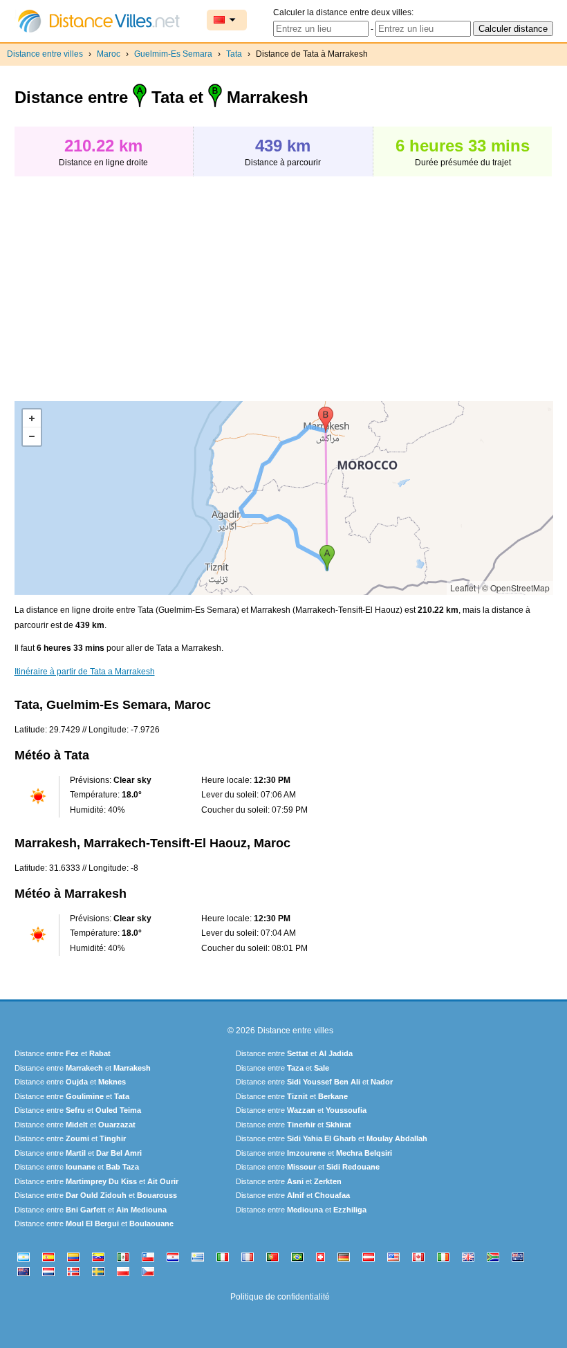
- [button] (32, 436)
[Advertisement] (131, 281)
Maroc (108, 54)
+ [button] (32, 418)
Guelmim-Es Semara (173, 54)
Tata (234, 54)
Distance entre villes (45, 54)
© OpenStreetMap (516, 587)
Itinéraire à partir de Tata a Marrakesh (85, 671)
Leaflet (463, 587)
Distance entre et (63, 1053)
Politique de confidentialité (280, 1297)
